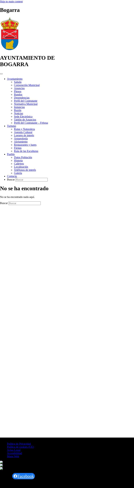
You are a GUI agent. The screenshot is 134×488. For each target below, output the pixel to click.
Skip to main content (11, 1)
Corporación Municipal (27, 85)
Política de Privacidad (19, 443)
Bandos (18, 94)
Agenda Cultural (23, 132)
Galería (18, 173)
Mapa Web (13, 456)
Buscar (11, 179)
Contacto (12, 176)
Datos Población (23, 157)
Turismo (11, 125)
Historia (18, 160)
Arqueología (21, 138)
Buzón (17, 110)
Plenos (17, 91)
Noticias (18, 113)
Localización (21, 166)
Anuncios (19, 88)
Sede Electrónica (23, 116)
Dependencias (21, 97)
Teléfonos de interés (25, 169)
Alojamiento (21, 141)
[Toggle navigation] (1, 73)
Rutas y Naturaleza (24, 129)
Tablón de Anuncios (25, 119)
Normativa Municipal (26, 103)
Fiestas (17, 147)
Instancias (19, 107)
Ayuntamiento (15, 78)
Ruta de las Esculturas (26, 151)
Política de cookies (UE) (20, 446)
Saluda (17, 81)
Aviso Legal (13, 450)
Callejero (19, 163)
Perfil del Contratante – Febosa (31, 122)
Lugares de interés (24, 135)
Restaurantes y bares (25, 144)
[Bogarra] (9, 49)
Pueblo (11, 154)
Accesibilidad (14, 453)
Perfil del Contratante (25, 100)
